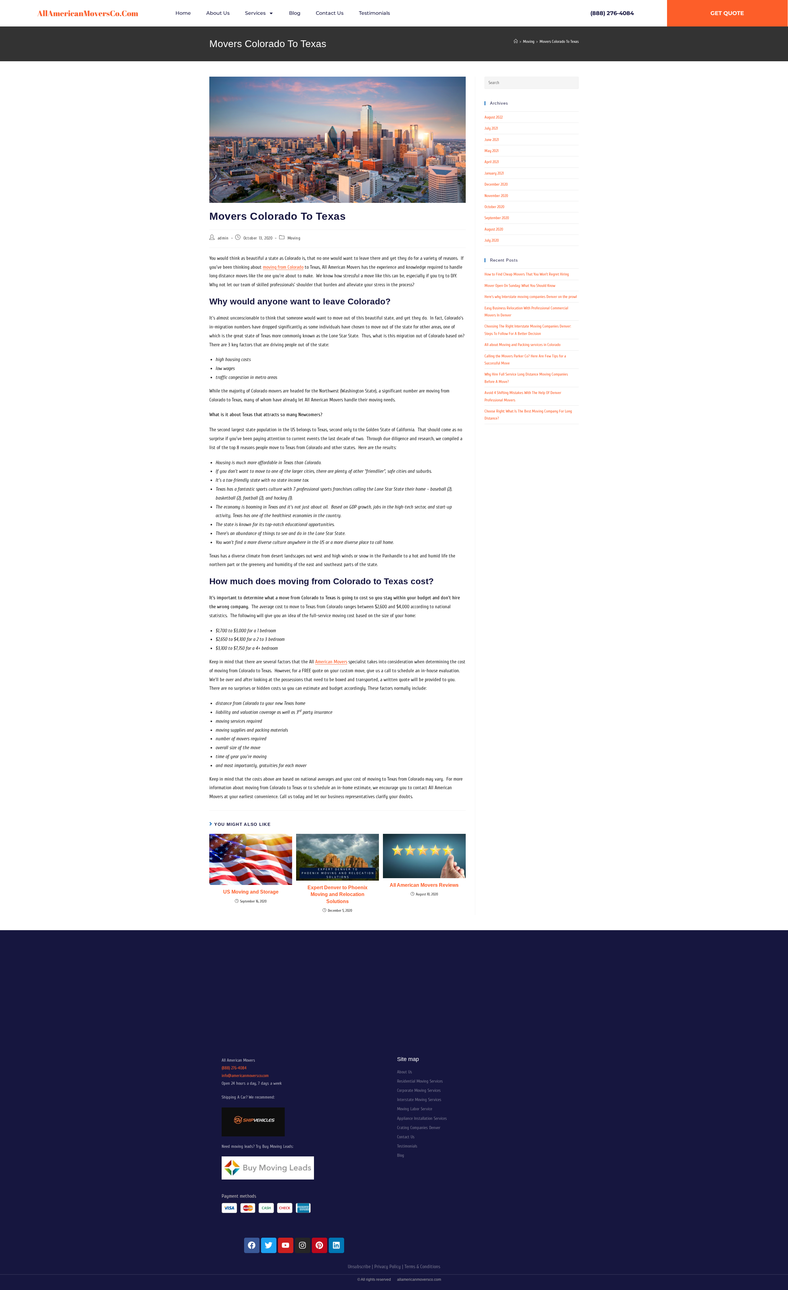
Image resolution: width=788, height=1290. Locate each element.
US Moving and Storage (251, 891)
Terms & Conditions (422, 1266)
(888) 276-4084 (234, 1068)
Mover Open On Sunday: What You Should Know (519, 285)
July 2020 (491, 240)
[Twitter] (268, 1245)
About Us (218, 13)
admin (223, 238)
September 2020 (496, 217)
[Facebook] (251, 1245)
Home (183, 13)
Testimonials (374, 13)
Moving (294, 238)
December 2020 (496, 184)
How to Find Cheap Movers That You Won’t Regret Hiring (526, 274)
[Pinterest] (319, 1245)
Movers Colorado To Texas (559, 41)
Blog (294, 13)
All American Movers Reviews (424, 885)
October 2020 (494, 206)
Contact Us (330, 13)
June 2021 (491, 139)
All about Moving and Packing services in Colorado (522, 344)
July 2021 (491, 128)
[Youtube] (285, 1245)
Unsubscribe (359, 1266)
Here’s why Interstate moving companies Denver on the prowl (530, 296)
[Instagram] (302, 1245)
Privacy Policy (387, 1266)
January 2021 (494, 173)
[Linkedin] (336, 1245)
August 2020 (493, 229)
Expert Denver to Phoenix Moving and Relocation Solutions (338, 894)
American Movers (331, 662)
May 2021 (491, 150)
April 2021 (491, 161)
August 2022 (493, 117)
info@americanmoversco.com (245, 1075)
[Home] (516, 41)
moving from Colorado (283, 267)
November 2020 (496, 195)
